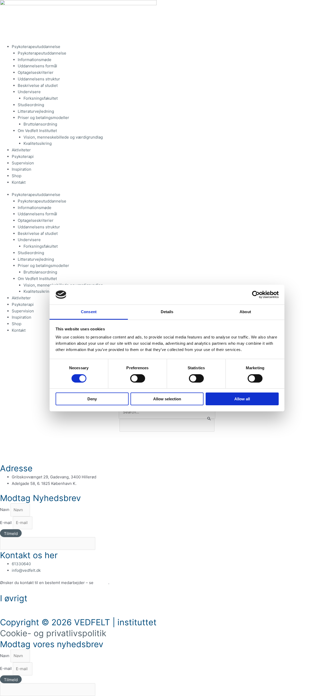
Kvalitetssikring (37, 143)
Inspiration (21, 169)
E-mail (6, 522)
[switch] (137, 378)
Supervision (23, 162)
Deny (92, 399)
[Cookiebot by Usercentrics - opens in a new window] (256, 295)
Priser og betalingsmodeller (43, 117)
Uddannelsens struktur (39, 78)
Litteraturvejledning (36, 111)
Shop (16, 175)
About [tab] (245, 312)
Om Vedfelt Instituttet (37, 130)
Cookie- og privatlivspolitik (53, 633)
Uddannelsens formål (37, 65)
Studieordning (31, 104)
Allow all (242, 399)
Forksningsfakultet (40, 98)
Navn (5, 509)
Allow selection (167, 399)
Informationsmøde (34, 59)
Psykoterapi (23, 156)
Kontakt (19, 182)
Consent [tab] (89, 312)
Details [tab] (167, 312)
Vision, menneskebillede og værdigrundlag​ (63, 137)
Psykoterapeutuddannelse (36, 46)
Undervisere (29, 91)
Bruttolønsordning (40, 124)
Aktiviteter (21, 149)
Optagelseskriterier (36, 72)
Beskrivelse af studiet (38, 85)
